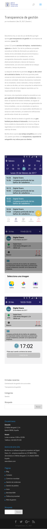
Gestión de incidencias (13, 482)
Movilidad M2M (10, 493)
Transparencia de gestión (13, 387)
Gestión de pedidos (12, 486)
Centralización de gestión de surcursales (18, 383)
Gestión (28, 21)
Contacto (9, 475)
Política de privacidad (13, 496)
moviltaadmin (11, 21)
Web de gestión (11, 500)
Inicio (8, 489)
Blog (7, 472)
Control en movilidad (12, 479)
